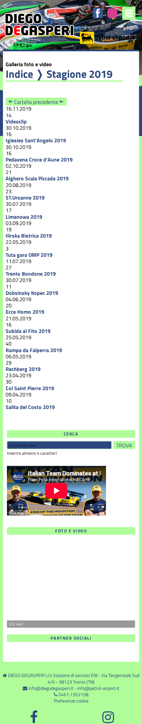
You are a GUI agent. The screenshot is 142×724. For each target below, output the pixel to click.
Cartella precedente (36, 102)
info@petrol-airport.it (98, 688)
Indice (19, 74)
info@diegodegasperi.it (50, 688)
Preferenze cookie (71, 701)
